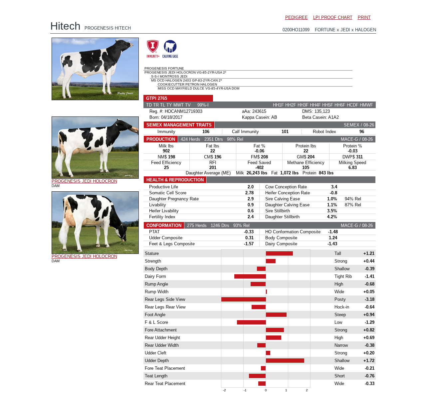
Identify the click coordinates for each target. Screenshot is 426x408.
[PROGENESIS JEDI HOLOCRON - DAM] (95, 177)
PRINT (364, 17)
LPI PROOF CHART (332, 17)
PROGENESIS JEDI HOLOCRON (84, 181)
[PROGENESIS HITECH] (95, 99)
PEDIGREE (296, 17)
